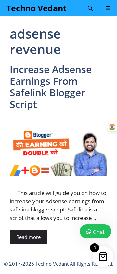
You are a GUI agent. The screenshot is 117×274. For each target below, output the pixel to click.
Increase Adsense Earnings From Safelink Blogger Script (51, 87)
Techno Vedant (36, 8)
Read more (28, 237)
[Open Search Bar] (90, 8)
